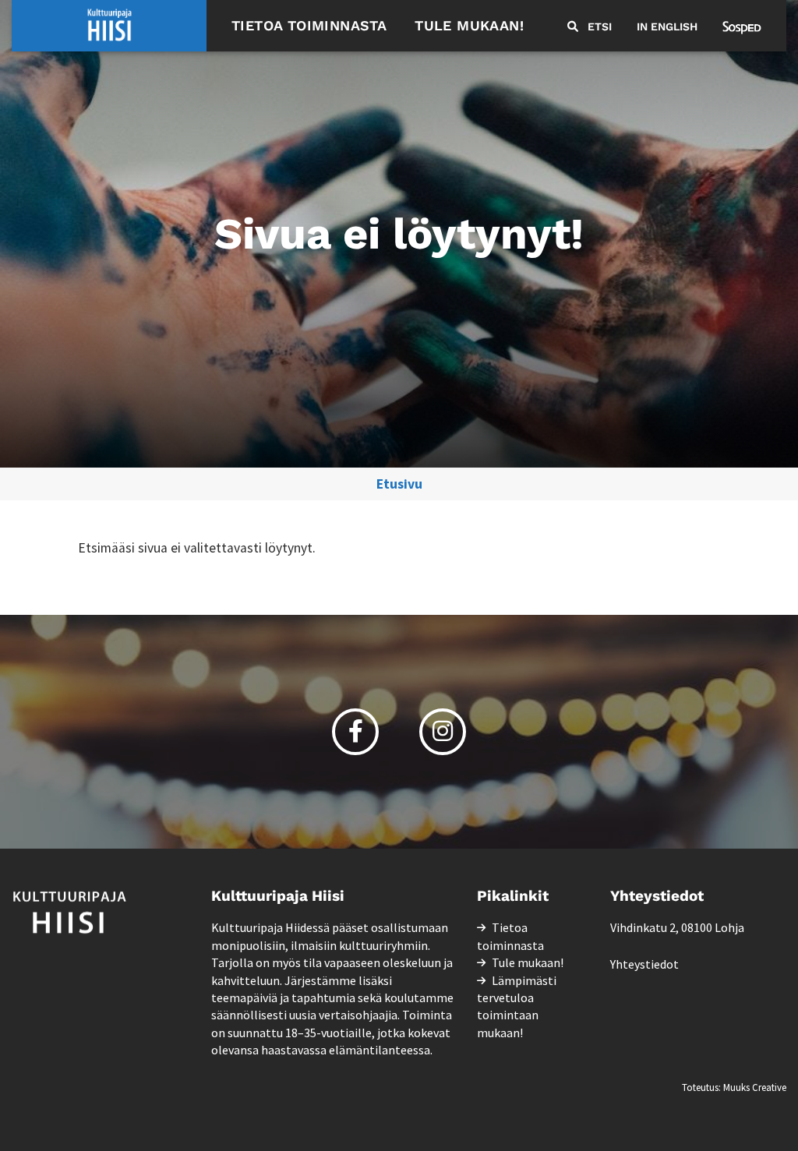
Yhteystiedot (644, 964)
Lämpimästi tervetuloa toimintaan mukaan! (516, 1006)
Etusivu (399, 484)
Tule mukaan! (469, 25)
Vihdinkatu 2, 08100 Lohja (677, 927)
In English (667, 26)
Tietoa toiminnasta (309, 25)
